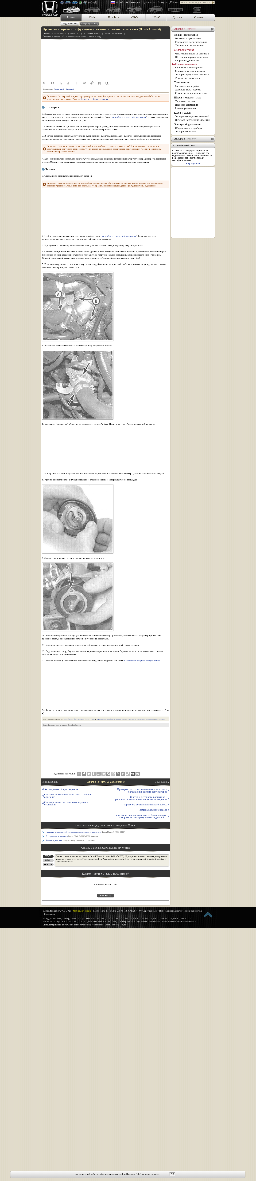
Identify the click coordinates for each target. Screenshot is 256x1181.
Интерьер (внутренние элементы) (192, 120)
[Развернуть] (212, 138)
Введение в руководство (188, 38)
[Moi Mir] (98, 774)
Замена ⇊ (70, 89)
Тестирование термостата (72, 836)
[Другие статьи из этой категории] (84, 83)
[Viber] (108, 774)
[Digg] (133, 774)
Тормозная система (185, 101)
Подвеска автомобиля (186, 105)
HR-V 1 (108, 921)
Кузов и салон (182, 112)
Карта (164, 2)
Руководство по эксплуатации (191, 42)
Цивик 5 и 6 (118, 918)
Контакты (150, 2)
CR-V (134, 17)
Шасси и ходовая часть (187, 97)
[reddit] (137, 774)
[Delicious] (128, 774)
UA (118, 910)
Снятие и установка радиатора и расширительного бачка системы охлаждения (141, 798)
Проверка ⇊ (59, 89)
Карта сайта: (99, 910)
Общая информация (186, 34)
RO (129, 910)
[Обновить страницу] (52, 83)
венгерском (160, 719)
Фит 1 (51, 921)
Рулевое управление (185, 108)
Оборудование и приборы (188, 128)
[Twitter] (89, 774)
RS (122, 910)
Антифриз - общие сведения (94, 99)
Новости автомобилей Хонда (153, 921)
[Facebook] (84, 774)
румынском (131, 719)
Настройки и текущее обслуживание (128, 117)
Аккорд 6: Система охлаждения (106, 781)
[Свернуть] (212, 28)
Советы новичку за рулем (116, 925)
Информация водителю (170, 910)
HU (139, 910)
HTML (48, 860)
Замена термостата (70, 840)
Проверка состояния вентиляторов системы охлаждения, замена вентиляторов (142, 790)
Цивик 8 (180, 918)
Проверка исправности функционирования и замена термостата (85, 832)
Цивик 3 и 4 (95, 918)
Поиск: (175, 2)
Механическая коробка (187, 86)
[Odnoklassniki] (94, 774)
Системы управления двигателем (57, 925)
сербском (111, 719)
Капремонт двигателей (187, 60)
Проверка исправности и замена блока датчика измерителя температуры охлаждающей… (140, 816)
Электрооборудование (187, 124)
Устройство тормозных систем (181, 921)
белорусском (90, 719)
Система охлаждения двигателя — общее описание (67, 795)
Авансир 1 (129, 921)
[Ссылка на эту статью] (91, 83)
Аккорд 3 (69, 24)
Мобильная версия (82, 910)
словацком (150, 719)
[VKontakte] (79, 774)
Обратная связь (149, 910)
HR (125, 910)
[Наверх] (208, 915)
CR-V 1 (69, 921)
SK (135, 910)
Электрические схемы (186, 131)
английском (68, 719)
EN (107, 910)
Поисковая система (193, 910)
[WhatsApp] (113, 774)
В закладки (134, 2)
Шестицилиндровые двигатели (191, 57)
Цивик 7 (160, 918)
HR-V (156, 17)
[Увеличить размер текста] (68, 83)
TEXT (48, 856)
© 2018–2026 (57, 910)
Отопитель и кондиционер (189, 67)
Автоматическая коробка (188, 89)
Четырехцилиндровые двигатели (192, 53)
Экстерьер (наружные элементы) (192, 116)
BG (111, 910)
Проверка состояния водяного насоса (145, 804)
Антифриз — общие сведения (61, 789)
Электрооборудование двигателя (192, 74)
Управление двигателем (187, 78)
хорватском (120, 719)
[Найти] (213, 3)
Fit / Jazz (113, 17)
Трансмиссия (181, 82)
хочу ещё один (193, 163)
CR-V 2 (89, 921)
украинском (101, 719)
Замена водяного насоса (153, 809)
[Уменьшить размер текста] (60, 83)
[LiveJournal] (118, 774)
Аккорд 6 (89, 24)
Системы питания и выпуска (190, 71)
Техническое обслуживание (189, 45)
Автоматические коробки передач (88, 925)
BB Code (48, 864)
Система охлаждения (186, 64)
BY (114, 910)
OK (172, 1174)
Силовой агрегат (184, 49)
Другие (177, 17)
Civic (92, 17)
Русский (119, 2)
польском (141, 719)
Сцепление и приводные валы (191, 93)
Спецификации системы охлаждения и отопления (66, 803)
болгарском (79, 719)
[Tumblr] (123, 774)
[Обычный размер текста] (76, 83)
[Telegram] (103, 774)
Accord (71, 17)
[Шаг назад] (44, 83)
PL (132, 910)
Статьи (198, 17)
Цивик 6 (140, 918)
